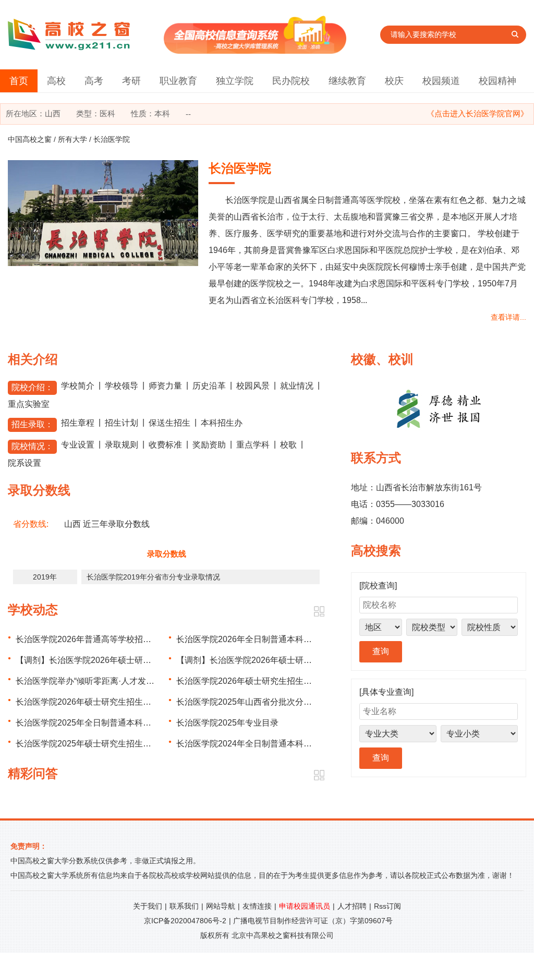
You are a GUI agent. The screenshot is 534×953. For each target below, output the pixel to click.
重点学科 (253, 444)
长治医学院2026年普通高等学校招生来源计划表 (104, 639)
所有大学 (72, 139)
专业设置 (77, 444)
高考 (93, 81)
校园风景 (253, 385)
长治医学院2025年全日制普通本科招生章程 (96, 722)
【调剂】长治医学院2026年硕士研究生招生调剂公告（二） (125, 660)
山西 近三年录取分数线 (107, 524)
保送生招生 (169, 422)
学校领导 (121, 385)
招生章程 (77, 422)
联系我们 (184, 906)
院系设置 (24, 463)
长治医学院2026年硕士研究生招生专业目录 (256, 681)
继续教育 (347, 81)
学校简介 (77, 385)
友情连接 (257, 906)
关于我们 (147, 906)
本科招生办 (221, 422)
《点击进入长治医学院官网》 (477, 113)
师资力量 (165, 385)
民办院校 (291, 81)
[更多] (319, 612)
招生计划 (121, 422)
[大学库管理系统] (255, 50)
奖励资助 (209, 444)
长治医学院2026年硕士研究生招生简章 (88, 701)
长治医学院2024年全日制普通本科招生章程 (256, 743)
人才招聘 (352, 906)
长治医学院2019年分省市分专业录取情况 (153, 577)
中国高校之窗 (30, 139)
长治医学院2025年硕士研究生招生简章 (88, 743)
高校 (56, 81)
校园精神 (497, 81)
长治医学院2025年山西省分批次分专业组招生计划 (269, 701)
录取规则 (121, 444)
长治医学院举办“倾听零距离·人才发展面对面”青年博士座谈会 (128, 681)
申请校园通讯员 (304, 906)
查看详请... (508, 317)
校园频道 (441, 81)
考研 (131, 81)
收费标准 (165, 444)
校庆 (394, 81)
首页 (18, 81)
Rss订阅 (387, 906)
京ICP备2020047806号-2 (185, 920)
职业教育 (178, 81)
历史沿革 (209, 385)
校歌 (288, 444)
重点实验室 (29, 404)
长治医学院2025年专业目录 (227, 722)
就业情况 (296, 385)
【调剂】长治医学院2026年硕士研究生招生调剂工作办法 (281, 660)
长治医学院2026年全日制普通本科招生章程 (256, 639)
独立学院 (234, 81)
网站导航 (220, 906)
